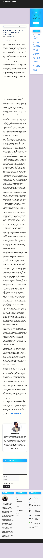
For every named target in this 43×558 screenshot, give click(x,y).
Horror (5, 417)
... (14, 449)
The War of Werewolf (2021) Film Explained (11, 418)
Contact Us (37, 3)
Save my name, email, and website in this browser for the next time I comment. (15, 482)
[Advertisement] (14, 16)
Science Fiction (20, 510)
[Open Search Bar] (38, 6)
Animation (19, 503)
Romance (18, 512)
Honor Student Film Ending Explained (10, 420)
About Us (11, 3)
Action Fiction (19, 504)
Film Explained (22, 3)
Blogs (17, 3)
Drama (18, 506)
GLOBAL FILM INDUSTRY (9, 1)
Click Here (36, 22)
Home (7, 3)
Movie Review (30, 3)
